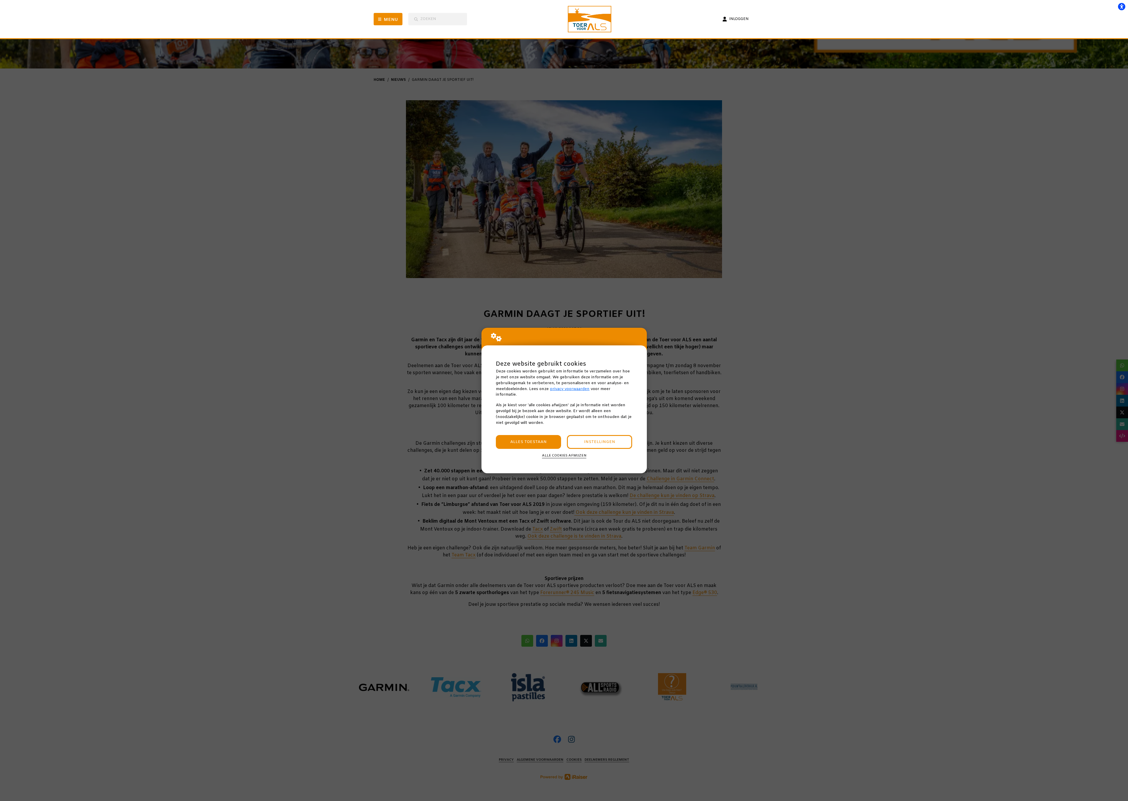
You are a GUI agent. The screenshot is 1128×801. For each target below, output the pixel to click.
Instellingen (599, 441)
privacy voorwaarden (570, 389)
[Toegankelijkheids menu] (1121, 6)
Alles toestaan (528, 441)
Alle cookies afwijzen (564, 455)
